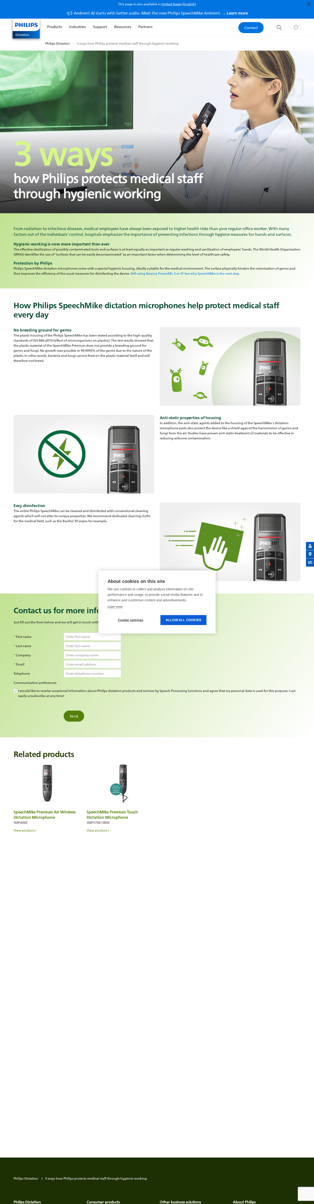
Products (54, 26)
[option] (47, 796)
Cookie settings (130, 620)
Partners (145, 26)
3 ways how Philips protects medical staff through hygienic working (128, 43)
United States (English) (179, 4)
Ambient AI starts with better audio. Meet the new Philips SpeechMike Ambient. (161, 13)
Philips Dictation (57, 43)
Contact (251, 27)
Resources (122, 26)
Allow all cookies (183, 620)
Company (23, 655)
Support (100, 26)
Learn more (115, 606)
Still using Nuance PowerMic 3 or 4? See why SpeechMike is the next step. (185, 273)
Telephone (22, 673)
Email (20, 664)
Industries (77, 26)
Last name (23, 645)
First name (23, 636)
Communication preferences (35, 682)
